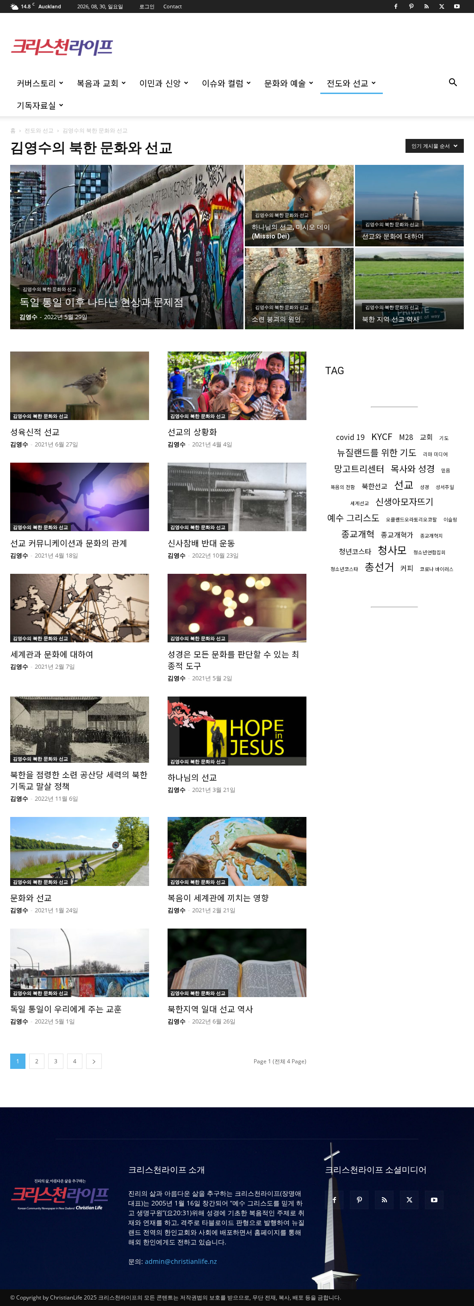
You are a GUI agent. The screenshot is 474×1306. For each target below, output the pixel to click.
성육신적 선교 (35, 432)
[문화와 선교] (79, 851)
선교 (403, 485)
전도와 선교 (347, 83)
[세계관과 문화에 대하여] (79, 608)
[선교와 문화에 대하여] (409, 205)
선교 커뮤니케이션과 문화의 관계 (68, 543)
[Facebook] (396, 6)
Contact (172, 6)
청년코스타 (355, 551)
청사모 (392, 550)
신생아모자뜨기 (404, 501)
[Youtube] (457, 6)
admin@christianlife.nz (181, 1261)
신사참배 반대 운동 (201, 543)
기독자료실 (36, 105)
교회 (426, 437)
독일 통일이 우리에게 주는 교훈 (66, 1009)
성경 (424, 486)
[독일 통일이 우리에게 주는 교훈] (79, 963)
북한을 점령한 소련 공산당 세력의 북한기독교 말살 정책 (79, 780)
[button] (453, 83)
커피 (406, 568)
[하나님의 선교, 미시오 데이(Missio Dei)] (299, 205)
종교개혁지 (431, 535)
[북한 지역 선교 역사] (409, 288)
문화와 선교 (31, 898)
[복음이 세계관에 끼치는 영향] (237, 851)
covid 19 (350, 437)
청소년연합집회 (429, 552)
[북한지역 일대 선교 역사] (237, 963)
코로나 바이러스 (437, 568)
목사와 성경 (413, 468)
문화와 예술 (285, 83)
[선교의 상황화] (237, 386)
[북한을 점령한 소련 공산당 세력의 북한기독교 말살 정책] (79, 730)
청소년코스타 (344, 568)
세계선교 (359, 503)
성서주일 (445, 486)
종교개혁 (357, 534)
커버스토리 (36, 83)
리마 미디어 (435, 454)
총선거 (379, 566)
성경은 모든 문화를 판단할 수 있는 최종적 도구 (233, 660)
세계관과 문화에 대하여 (52, 654)
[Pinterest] (411, 6)
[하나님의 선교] (237, 731)
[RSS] (426, 6)
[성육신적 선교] (79, 386)
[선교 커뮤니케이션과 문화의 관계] (79, 497)
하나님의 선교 (192, 777)
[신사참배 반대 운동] (237, 497)
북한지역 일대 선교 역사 (210, 1009)
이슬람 (450, 519)
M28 (406, 437)
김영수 (28, 317)
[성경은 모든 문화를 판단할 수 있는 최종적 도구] (237, 608)
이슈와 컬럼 (222, 83)
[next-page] (94, 1061)
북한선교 (374, 486)
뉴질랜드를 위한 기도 (377, 452)
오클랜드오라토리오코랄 (411, 519)
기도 (444, 437)
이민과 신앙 (160, 83)
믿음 (445, 470)
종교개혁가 (397, 535)
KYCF (382, 436)
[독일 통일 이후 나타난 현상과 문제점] (126, 258)
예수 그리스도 (353, 517)
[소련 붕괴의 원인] (299, 288)
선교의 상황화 (192, 432)
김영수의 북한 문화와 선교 (49, 289)
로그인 (147, 6)
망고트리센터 (359, 468)
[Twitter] (442, 6)
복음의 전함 (343, 486)
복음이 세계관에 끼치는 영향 (218, 898)
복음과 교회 (97, 83)
